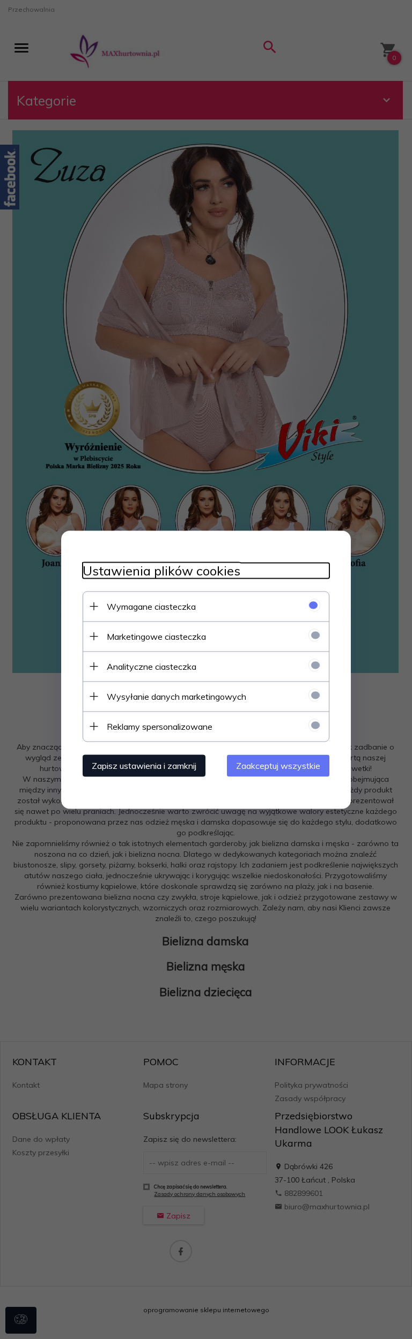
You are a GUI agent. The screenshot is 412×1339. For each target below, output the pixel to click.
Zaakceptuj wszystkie (278, 765)
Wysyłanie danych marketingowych (176, 696)
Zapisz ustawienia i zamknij (144, 765)
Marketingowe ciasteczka (156, 636)
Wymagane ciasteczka (151, 606)
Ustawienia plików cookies (161, 570)
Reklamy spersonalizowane (159, 726)
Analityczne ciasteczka (151, 666)
